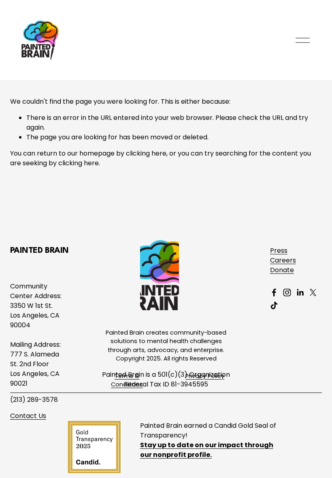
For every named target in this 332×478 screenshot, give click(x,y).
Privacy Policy (204, 376)
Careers (283, 260)
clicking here (146, 153)
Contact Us (28, 415)
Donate (282, 270)
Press (278, 250)
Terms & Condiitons (127, 380)
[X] (313, 292)
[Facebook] (274, 292)
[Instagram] (287, 292)
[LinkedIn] (300, 292)
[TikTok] (274, 305)
